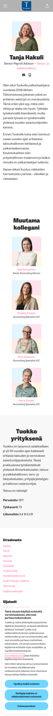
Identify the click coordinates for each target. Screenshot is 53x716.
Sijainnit (7, 556)
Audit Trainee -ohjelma (16, 581)
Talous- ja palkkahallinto (33, 65)
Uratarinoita (10, 571)
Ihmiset (7, 561)
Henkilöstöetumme (14, 576)
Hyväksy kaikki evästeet (26, 683)
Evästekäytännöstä (14, 655)
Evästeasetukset (26, 706)
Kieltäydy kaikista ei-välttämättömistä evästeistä (26, 695)
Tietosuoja (9, 586)
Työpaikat (8, 566)
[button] (47, 6)
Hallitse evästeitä (13, 591)
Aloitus (7, 546)
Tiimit (6, 551)
